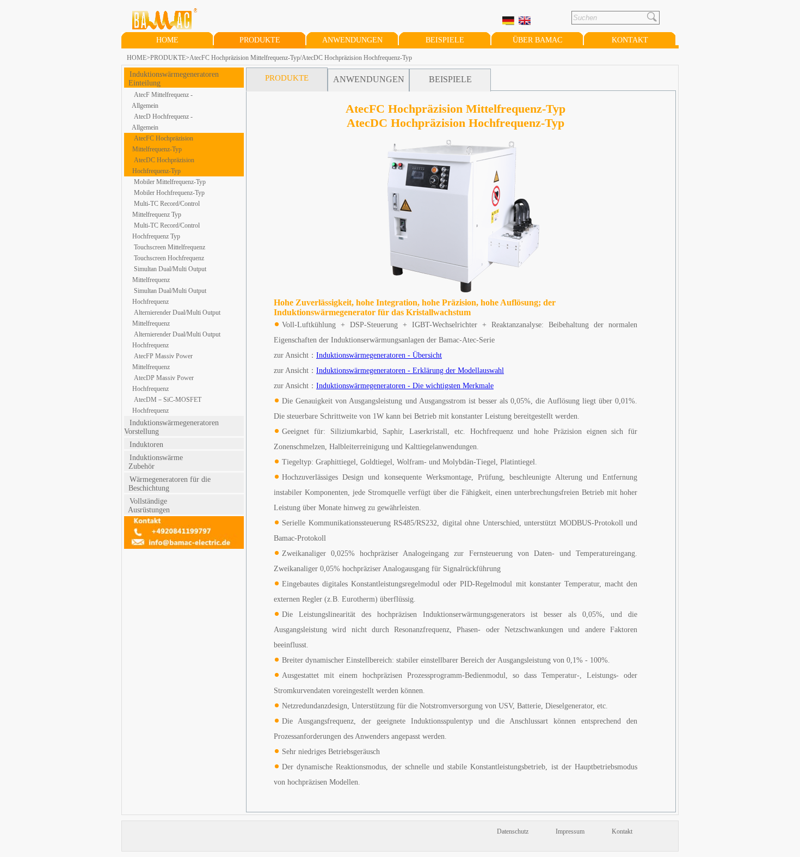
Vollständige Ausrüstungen (147, 505)
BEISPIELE (445, 40)
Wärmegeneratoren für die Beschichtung (167, 483)
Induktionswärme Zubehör (153, 462)
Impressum (570, 831)
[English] (526, 21)
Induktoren (146, 444)
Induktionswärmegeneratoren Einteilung (171, 78)
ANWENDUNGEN (352, 40)
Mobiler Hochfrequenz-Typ (169, 193)
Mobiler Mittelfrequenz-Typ (170, 182)
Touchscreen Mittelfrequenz (169, 247)
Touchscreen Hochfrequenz (169, 258)
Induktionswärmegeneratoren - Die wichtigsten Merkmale (405, 386)
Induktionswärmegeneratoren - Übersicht (379, 355)
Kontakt (622, 831)
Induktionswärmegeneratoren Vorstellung (174, 427)
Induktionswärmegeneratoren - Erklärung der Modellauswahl (410, 370)
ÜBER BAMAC (537, 40)
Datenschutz (512, 831)
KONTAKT (630, 40)
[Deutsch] (509, 21)
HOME (167, 40)
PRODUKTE (259, 40)
